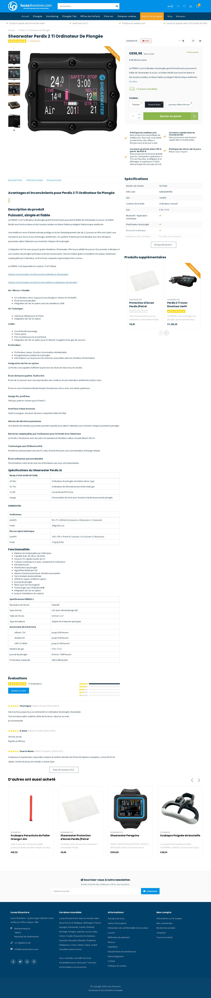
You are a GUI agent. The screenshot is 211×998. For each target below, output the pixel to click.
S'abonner (151, 891)
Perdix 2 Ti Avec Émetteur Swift (177, 304)
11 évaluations (33, 41)
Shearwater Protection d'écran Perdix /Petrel (76, 837)
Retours (111, 942)
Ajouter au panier (171, 116)
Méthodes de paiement (119, 937)
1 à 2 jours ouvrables (146, 88)
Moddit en (110, 990)
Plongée (37, 16)
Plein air (109, 16)
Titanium (136, 104)
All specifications (162, 244)
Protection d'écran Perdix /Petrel (141, 304)
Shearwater (131, 41)
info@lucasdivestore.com (26, 949)
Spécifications (34, 180)
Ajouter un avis (18, 690)
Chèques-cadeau (126, 16)
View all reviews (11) (63, 769)
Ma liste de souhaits (165, 927)
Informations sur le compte (169, 918)
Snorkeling (52, 16)
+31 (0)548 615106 (22, 942)
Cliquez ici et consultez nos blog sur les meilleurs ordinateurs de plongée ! (42, 282)
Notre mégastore (116, 956)
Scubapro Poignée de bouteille (180, 835)
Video (147, 41)
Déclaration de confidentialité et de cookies (128, 927)
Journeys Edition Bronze (179, 104)
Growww (118, 990)
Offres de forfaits (90, 16)
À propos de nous (116, 918)
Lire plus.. (133, 81)
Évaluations (54, 180)
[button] (16, 48)
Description (15, 180)
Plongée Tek (69, 16)
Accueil (25, 16)
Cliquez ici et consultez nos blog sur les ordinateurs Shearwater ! (38, 274)
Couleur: (134, 97)
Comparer (161, 932)
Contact (111, 961)
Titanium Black (154, 104)
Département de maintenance (122, 951)
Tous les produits (164, 937)
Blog (170, 16)
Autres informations (117, 923)
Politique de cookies (117, 965)
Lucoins (111, 932)
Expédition (113, 946)
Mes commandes (164, 923)
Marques (181, 16)
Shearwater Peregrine (124, 835)
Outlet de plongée (152, 16)
